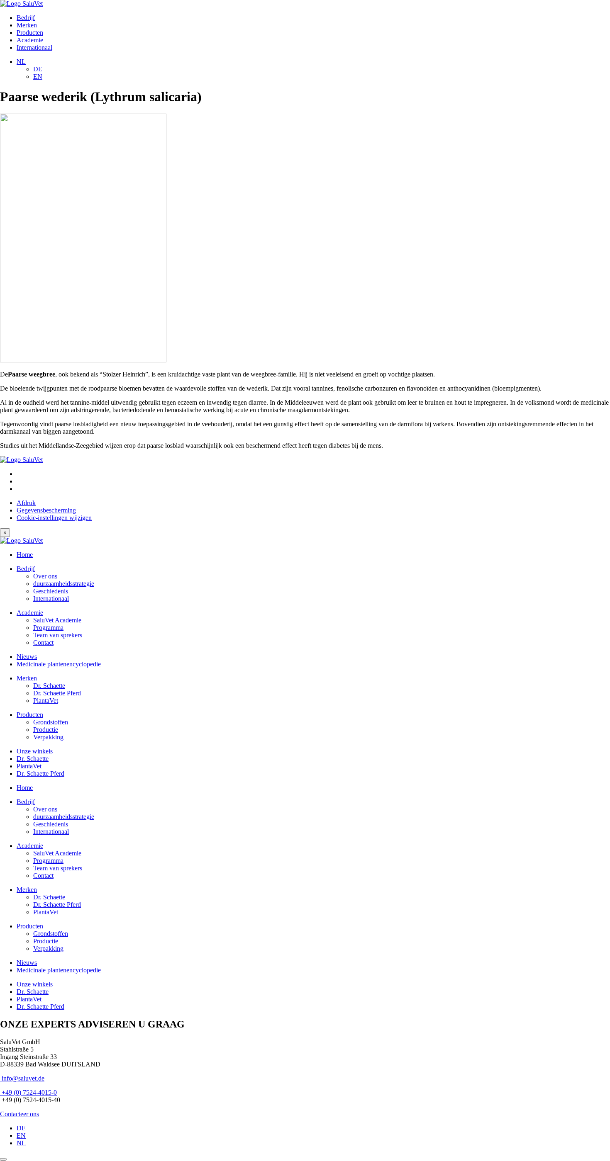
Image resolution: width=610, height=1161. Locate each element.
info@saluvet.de (22, 1078)
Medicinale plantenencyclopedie (59, 664)
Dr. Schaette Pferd (57, 693)
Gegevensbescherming (46, 510)
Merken (27, 25)
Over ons (45, 576)
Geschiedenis (50, 591)
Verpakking (48, 737)
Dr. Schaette (49, 685)
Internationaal (34, 47)
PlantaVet (45, 700)
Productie (45, 729)
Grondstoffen (50, 722)
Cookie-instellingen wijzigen (54, 517)
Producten (30, 32)
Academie (30, 40)
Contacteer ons (19, 1113)
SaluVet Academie (57, 620)
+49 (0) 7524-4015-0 (28, 1092)
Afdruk (26, 502)
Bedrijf (26, 17)
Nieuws (27, 656)
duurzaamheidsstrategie (63, 583)
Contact (43, 642)
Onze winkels (35, 751)
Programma (48, 627)
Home (25, 554)
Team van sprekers (57, 635)
